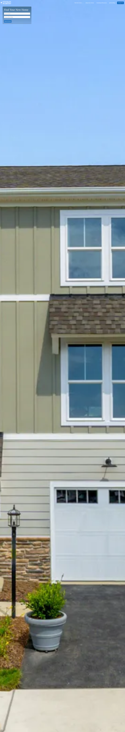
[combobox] (17, 14)
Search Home (8, 21)
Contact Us (120, 3)
